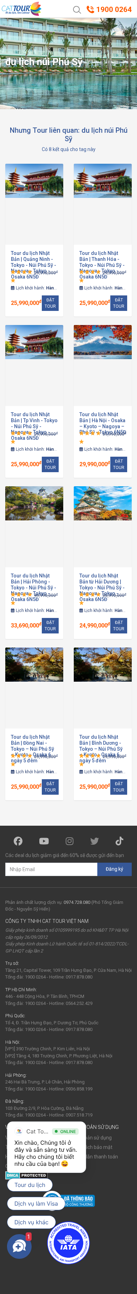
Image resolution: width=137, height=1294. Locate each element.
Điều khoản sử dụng (90, 1137)
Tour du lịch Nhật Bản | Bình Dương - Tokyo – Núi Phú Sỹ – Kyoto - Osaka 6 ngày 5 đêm (101, 748)
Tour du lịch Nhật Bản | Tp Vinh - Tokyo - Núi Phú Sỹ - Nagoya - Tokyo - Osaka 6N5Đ (34, 426)
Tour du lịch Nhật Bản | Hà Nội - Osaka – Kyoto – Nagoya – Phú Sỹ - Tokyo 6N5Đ (102, 423)
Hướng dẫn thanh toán (93, 1156)
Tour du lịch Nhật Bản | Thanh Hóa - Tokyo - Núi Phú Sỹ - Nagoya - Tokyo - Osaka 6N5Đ (102, 265)
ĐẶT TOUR (50, 303)
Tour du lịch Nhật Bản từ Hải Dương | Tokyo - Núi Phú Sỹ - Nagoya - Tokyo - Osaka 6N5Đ (102, 587)
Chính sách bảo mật (90, 1147)
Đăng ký (114, 869)
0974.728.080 (77, 902)
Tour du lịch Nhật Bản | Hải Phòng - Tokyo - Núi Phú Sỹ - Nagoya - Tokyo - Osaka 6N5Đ (33, 587)
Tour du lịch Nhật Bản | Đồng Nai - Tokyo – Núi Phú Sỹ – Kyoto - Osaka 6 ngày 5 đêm (32, 748)
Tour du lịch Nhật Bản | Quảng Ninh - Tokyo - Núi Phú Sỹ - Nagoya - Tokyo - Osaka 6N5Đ (33, 265)
